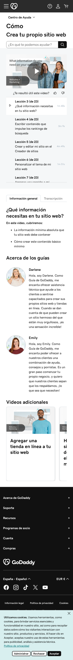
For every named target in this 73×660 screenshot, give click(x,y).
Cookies (63, 603)
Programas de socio (16, 528)
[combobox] (32, 44)
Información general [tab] (23, 198)
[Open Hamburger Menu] (4, 6)
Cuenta (8, 538)
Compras (9, 548)
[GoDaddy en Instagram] (16, 589)
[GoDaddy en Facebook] (6, 589)
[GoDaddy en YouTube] (45, 589)
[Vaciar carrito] (66, 6)
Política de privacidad (41, 603)
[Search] (62, 44)
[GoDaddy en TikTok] (26, 589)
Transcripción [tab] (53, 198)
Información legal (14, 603)
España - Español (15, 578)
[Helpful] (55, 93)
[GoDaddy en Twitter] (35, 589)
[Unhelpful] (63, 93)
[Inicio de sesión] (58, 6)
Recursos (9, 517)
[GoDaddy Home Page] (19, 562)
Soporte (8, 507)
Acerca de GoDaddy (16, 497)
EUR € (60, 578)
